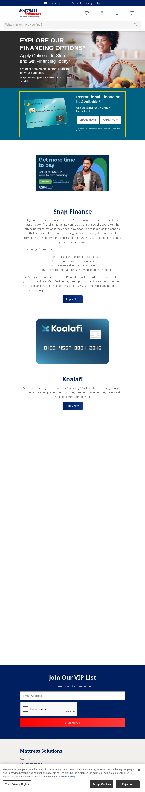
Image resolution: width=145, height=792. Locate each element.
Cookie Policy (67, 776)
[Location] (101, 13)
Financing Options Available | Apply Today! (75, 3)
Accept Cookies (102, 784)
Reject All (127, 784)
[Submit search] (135, 24)
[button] (11, 13)
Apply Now (110, 119)
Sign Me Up (72, 722)
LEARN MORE (88, 119)
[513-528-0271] (117, 13)
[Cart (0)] (132, 13)
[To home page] (30, 13)
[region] (72, 778)
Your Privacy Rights (17, 784)
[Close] (139, 770)
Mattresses (27, 759)
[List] (86, 13)
